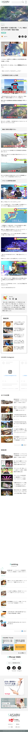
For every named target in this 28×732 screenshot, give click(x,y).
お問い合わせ (17, 726)
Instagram (19, 670)
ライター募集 (10, 726)
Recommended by (18, 445)
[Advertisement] (14, 515)
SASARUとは (10, 724)
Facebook (14, 670)
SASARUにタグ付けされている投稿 (10, 388)
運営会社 (17, 724)
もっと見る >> (22, 653)
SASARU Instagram (7, 357)
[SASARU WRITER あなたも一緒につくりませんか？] (14, 703)
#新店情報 (3, 32)
